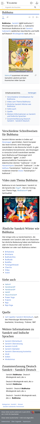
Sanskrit (15, 23)
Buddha (8, 262)
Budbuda (8, 259)
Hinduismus (10, 359)
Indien (7, 357)
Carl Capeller (10, 317)
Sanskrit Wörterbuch (24, 317)
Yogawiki (12, 2)
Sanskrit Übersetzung (14, 343)
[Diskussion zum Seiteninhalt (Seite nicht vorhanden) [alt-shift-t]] (8, 17)
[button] (20, 209)
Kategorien (6, 404)
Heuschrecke (10, 295)
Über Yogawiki (16, 421)
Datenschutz (5, 421)
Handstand (9, 287)
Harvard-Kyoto (8, 165)
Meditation (21, 190)
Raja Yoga (9, 305)
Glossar (20, 404)
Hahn (7, 284)
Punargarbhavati (12, 265)
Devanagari (6, 142)
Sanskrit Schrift (11, 346)
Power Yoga (10, 297)
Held (7, 292)
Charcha (8, 267)
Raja (6, 302)
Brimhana (9, 254)
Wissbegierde (18, 33)
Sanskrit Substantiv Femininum (13, 406)
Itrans (20, 171)
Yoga (18, 188)
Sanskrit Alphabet (12, 349)
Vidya (7, 270)
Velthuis (5, 168)
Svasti (7, 272)
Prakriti (8, 300)
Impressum (27, 421)
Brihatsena (9, 252)
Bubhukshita (10, 257)
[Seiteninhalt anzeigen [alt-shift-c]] (3, 17)
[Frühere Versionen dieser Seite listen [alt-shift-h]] (33, 17)
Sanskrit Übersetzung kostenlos (18, 351)
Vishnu (7, 75)
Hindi (7, 354)
